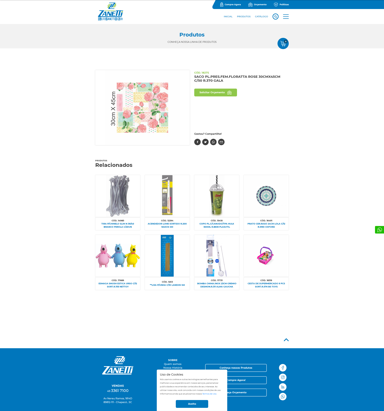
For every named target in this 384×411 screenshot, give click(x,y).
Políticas (284, 4)
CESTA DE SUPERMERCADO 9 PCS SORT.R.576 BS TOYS (266, 285)
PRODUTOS (243, 16)
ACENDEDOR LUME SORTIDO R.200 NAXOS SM (167, 225)
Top (286, 339)
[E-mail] (221, 142)
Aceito (192, 403)
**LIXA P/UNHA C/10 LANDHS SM (167, 285)
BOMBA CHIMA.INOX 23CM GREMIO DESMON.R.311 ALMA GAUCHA (216, 285)
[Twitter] (205, 142)
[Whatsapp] (379, 230)
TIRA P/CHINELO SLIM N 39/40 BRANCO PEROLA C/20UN (117, 225)
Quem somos (173, 364)
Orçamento (260, 4)
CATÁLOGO (261, 16)
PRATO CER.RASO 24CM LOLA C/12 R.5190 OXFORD (266, 225)
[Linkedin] (282, 387)
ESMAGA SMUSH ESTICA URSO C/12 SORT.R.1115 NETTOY (118, 285)
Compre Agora (233, 4)
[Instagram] (282, 377)
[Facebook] (197, 142)
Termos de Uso (209, 394)
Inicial (228, 16)
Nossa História (172, 367)
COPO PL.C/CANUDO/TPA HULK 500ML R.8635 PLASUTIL (217, 225)
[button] (286, 17)
